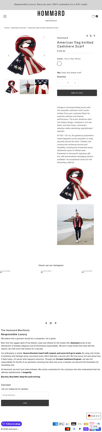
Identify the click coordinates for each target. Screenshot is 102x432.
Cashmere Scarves (18, 28)
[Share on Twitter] (91, 36)
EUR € (94, 416)
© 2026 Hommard (9, 429)
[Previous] (9, 55)
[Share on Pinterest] (94, 36)
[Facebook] (46, 323)
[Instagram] (51, 323)
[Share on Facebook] (87, 36)
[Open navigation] (4, 16)
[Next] (44, 55)
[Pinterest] (55, 323)
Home (6, 28)
